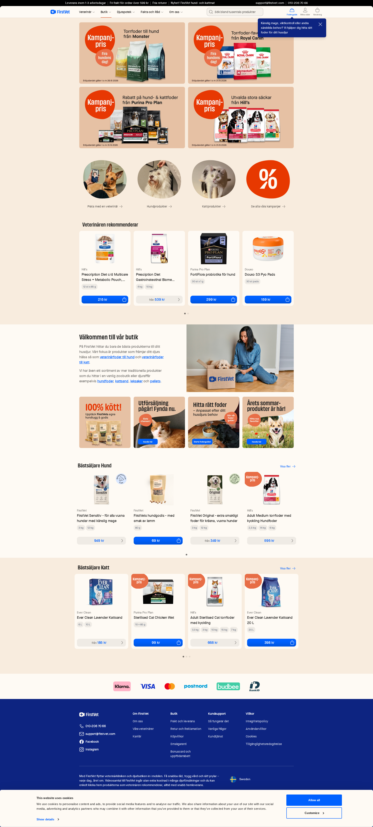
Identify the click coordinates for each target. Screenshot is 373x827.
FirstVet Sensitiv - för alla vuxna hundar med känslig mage (101, 518)
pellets (155, 381)
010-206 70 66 (95, 726)
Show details (45, 819)
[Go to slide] (184, 313)
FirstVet (82, 510)
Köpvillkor (176, 736)
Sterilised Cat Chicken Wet (154, 617)
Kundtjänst (215, 736)
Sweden (244, 779)
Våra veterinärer (143, 729)
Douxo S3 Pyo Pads (260, 274)
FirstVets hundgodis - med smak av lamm (154, 518)
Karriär (137, 736)
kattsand (121, 381)
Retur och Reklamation (185, 729)
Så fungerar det (218, 721)
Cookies (251, 736)
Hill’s (84, 269)
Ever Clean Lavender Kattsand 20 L (270, 620)
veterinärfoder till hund (117, 357)
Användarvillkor (256, 729)
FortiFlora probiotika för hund (212, 274)
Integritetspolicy (257, 721)
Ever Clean (84, 612)
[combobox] (235, 12)
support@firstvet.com (270, 3)
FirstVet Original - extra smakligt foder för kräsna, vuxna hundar (214, 518)
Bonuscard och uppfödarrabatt (180, 753)
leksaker (136, 381)
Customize (312, 812)
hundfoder (105, 381)
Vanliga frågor (217, 729)
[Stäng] (320, 24)
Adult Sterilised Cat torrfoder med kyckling (212, 620)
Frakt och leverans (182, 721)
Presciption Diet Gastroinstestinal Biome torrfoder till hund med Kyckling (154, 277)
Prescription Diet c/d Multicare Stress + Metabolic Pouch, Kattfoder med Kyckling (105, 277)
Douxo (249, 269)
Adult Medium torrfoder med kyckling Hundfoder (269, 518)
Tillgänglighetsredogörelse (264, 744)
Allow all (314, 800)
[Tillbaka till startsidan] (60, 12)
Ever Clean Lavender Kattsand (99, 617)
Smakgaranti (178, 744)
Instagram (92, 749)
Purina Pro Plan (200, 269)
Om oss (138, 721)
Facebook (92, 742)
